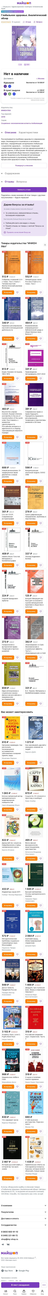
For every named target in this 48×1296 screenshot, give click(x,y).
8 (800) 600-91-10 (9, 1232)
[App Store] (7, 1270)
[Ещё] (44, 1285)
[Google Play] (22, 1270)
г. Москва (40, 78)
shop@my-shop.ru (9, 1239)
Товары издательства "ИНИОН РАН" (19, 245)
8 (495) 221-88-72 (9, 1235)
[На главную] (24, 4)
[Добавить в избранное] (17, 292)
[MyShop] (9, 1254)
